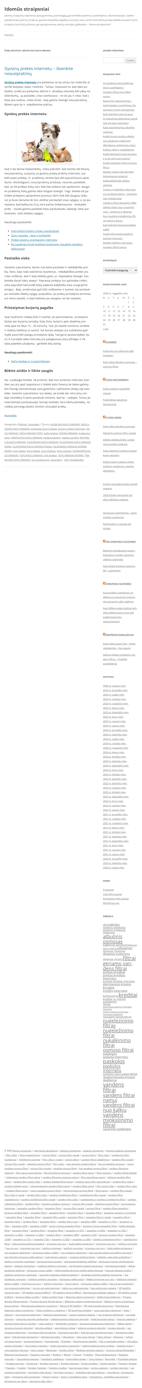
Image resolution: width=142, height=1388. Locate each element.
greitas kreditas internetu (114, 976)
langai (107, 1004)
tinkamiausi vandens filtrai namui (23, 1177)
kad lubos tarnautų (63, 1372)
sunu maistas (48, 451)
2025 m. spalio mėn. (114, 694)
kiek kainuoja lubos (50, 1336)
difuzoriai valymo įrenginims (80, 1297)
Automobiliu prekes (76, 1359)
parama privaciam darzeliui (18, 1328)
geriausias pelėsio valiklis (46, 1252)
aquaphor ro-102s (117, 1230)
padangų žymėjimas (70, 1150)
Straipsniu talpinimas (118, 583)
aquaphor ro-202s (96, 1230)
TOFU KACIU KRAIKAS (31, 455)
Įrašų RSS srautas (112, 894)
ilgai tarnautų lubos (79, 1368)
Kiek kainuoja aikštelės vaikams (99, 1292)
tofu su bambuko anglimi (112, 1341)
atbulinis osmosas (113, 938)
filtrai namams (104, 1172)
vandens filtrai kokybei (125, 1172)
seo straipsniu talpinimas (17, 1252)
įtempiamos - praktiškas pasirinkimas (109, 1376)
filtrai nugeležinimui (30, 1155)
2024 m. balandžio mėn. (116, 765)
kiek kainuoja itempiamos (25, 1336)
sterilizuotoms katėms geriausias (86, 1266)
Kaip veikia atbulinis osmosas (119, 426)
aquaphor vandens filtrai (30, 1208)
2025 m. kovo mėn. (113, 716)
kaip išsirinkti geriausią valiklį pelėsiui (23, 1257)
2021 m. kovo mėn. (113, 845)
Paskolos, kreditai (58, 1368)
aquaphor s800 (88, 1221)
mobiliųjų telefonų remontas (52, 1266)
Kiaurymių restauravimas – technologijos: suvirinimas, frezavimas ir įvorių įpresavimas (119, 105)
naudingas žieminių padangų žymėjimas (101, 1274)
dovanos (125, 948)
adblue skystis (124, 1323)
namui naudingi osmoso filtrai (45, 1190)
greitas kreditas (114, 972)
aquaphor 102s (41, 1239)
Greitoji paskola (108, 1363)
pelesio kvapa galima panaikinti (28, 1243)
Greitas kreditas (89, 1363)
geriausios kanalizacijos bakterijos (97, 1323)
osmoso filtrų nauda (69, 1155)
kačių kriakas (51, 433)
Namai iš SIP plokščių (71, 1305)
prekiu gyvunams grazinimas (65, 1345)
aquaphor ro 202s (61, 1239)
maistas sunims (70, 437)
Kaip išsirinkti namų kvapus (118, 114)
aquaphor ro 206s (81, 1239)
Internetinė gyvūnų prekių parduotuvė (35, 231)
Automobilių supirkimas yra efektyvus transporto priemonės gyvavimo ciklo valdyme (119, 597)
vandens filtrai (113, 1087)
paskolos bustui (125, 1345)
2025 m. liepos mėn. (114, 708)
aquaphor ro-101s (108, 1221)
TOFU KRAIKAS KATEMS (71, 455)
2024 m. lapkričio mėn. (115, 734)
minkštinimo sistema (29, 1159)
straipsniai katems (33, 1341)
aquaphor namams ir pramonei (120, 1212)
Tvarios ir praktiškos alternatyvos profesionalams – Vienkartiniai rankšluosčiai (120, 194)
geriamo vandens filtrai (117, 965)
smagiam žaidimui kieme (82, 1257)
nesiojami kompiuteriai (117, 1017)
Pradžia (8, 35)
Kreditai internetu (15, 1363)
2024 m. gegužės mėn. (115, 761)
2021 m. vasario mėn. (114, 849)
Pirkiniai (22, 424)
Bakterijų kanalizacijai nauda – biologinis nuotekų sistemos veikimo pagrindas (119, 555)
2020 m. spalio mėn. (114, 867)
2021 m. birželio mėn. (114, 832)
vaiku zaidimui (46, 1323)
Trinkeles (88, 1354)
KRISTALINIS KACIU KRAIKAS (26, 437)
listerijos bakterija (126, 1319)
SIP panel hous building (80, 1310)
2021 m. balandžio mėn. (116, 841)
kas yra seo (12, 1248)
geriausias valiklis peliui (72, 1279)
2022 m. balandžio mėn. (116, 796)
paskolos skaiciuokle (115, 1074)
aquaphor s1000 (38, 1226)
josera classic (72, 1283)
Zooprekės (33, 424)
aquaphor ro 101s (22, 1239)
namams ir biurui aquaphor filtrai (100, 1226)
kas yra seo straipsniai (121, 1283)
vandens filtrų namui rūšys (26, 1181)
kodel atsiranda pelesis (103, 1319)
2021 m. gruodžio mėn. (115, 814)
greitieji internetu (119, 1368)
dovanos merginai (114, 951)
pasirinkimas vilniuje (65, 1328)
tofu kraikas (50, 455)
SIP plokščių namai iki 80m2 (36, 1292)
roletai (132, 1074)
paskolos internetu (112, 1068)
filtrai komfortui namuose (57, 1172)
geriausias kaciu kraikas (49, 1261)
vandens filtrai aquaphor (115, 1208)
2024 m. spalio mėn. (114, 739)
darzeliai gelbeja (43, 1328)
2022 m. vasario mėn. (114, 805)
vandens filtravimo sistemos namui (61, 1177)
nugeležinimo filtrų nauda (93, 1195)
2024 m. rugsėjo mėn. (114, 743)
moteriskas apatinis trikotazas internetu (117, 1008)
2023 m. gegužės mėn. (115, 779)
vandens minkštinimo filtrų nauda (38, 1199)
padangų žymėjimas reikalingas (20, 1274)
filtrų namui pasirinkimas (29, 1172)
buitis (126, 1310)
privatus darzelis (116, 1328)
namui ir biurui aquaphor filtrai (64, 1226)
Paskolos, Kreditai (128, 1363)
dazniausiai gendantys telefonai (80, 1261)
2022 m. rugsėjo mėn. (114, 787)
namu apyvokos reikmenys (107, 1310)
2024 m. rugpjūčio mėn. (116, 748)
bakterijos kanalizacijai (117, 945)
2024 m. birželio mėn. (114, 756)
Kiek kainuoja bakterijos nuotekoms (39, 1305)
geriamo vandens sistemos (56, 1203)
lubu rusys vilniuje (86, 1336)
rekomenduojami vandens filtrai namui (50, 1186)
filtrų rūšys (11, 1155)
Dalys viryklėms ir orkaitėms (50, 1310)
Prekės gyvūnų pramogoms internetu (34, 240)
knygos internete (115, 991)
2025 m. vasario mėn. (114, 721)
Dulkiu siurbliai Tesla (52, 1297)
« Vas (106, 329)
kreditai (128, 995)
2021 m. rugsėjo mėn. (114, 818)
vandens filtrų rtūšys (122, 1181)
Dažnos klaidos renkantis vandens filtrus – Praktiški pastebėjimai (119, 659)
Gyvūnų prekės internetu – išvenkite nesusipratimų (38, 71)
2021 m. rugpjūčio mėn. (116, 823)
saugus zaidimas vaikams (82, 1314)
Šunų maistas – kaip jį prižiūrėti (30, 235)
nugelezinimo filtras (118, 1023)
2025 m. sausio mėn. (114, 725)
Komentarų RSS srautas (116, 898)
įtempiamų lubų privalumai (26, 1376)
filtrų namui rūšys (105, 1186)
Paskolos (10, 1368)
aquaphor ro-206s (34, 1235)
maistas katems (51, 437)
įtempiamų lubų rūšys (40, 1381)
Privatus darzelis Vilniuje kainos (46, 1301)
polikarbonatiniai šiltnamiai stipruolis (70, 1319)
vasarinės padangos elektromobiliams (59, 1274)
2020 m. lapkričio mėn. (115, 863)
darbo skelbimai (111, 948)
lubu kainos (68, 1336)
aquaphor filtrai (53, 1208)
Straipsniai (32, 1363)
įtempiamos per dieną (15, 1381)
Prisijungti (108, 889)
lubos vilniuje (104, 1336)
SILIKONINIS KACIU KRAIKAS (42, 442)
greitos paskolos (99, 1368)
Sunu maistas (96, 1359)
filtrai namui (102, 1190)
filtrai (129, 958)
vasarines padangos (117, 1129)
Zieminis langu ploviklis (85, 1341)
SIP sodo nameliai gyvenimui (98, 1305)
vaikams (8, 1314)
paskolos (114, 1061)
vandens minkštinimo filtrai (63, 1195)
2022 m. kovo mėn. (113, 801)
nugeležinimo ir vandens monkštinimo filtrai (102, 1199)
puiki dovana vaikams (56, 1257)
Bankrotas (51, 1350)
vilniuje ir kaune (50, 1376)
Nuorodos (10, 415)
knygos (108, 987)
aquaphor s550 (89, 1235)
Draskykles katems (127, 1359)
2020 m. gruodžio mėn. (115, 858)
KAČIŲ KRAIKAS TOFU (31, 433)
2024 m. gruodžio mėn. (115, 730)
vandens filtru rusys (68, 1221)
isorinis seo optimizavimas (46, 1288)
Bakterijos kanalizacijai (120, 634)
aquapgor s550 (19, 1226)
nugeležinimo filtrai (118, 1032)
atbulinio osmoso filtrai (39, 1164)
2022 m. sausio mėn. (114, 810)
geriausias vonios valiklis (40, 1270)
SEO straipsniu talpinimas (121, 541)
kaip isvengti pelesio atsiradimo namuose (110, 1252)
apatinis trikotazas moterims (114, 931)
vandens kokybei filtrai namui (58, 1181)
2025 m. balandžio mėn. (116, 712)
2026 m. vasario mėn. (114, 685)
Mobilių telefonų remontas (117, 242)
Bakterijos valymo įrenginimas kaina (83, 1301)
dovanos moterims (116, 954)
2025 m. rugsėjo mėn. (114, 699)
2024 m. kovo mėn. (113, 770)
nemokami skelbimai (113, 1014)
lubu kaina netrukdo (68, 1332)
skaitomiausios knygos (119, 1077)
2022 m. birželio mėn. (114, 792)
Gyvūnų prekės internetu (20, 82)
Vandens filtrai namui (114, 247)
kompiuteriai (111, 996)
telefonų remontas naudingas (19, 1261)
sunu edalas (19, 451)
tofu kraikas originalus (36, 1345)
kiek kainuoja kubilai (115, 1266)
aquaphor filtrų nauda (54, 1217)
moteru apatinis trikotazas (115, 1012)
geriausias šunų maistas (44, 428)
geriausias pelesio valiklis (94, 1283)
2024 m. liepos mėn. (114, 752)
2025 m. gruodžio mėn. (115, 690)
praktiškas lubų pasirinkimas (90, 1372)
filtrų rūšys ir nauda (52, 1159)
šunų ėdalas (33, 451)
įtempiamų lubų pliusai (40, 1372)
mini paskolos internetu (16, 1350)
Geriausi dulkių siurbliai (28, 1297)
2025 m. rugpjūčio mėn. (116, 703)
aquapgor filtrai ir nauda (98, 1217)
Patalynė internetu (117, 379)
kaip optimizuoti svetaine (103, 1288)
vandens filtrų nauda (122, 1159)
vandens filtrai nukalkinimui (95, 1159)
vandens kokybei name (16, 1186)
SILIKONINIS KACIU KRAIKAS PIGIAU (32, 446)
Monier (67, 1354)
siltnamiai (118, 1336)
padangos (110, 1054)
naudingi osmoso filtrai (65, 1168)
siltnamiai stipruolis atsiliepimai (32, 1319)
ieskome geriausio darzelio (92, 1328)
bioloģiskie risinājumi (66, 1323)
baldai (134, 945)
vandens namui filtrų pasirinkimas (92, 1181)
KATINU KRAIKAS (68, 433)
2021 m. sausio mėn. (114, 854)
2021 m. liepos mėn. (114, 827)
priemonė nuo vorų (106, 1243)
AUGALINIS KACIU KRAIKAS (65, 424)
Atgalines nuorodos (40, 1354)
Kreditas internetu (49, 1363)
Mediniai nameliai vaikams (90, 1350)
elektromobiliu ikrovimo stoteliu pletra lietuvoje (79, 1270)
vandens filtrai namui (119, 1097)
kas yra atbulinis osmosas (111, 1164)
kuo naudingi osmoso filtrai (93, 1168)
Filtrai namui (113, 417)
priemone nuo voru (56, 1243)
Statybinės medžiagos (52, 1359)
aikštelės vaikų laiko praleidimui (114, 1257)
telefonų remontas (127, 1243)
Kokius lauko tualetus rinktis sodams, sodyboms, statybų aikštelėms (118, 466)
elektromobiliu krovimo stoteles (98, 1345)
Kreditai (22, 1368)
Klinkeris (111, 342)
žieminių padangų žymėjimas (121, 1150)
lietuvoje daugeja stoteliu (118, 1270)
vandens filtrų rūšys (127, 1186)
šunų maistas (64, 451)
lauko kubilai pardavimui (81, 1243)
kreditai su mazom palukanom (114, 1000)
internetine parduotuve (46, 1150)
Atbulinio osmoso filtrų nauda (119, 433)
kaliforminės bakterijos (109, 1297)
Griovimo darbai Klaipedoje (120, 1350)
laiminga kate (52, 1341)
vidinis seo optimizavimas (75, 1288)
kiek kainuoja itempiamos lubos (97, 1332)
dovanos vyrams (113, 959)
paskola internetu (115, 1057)
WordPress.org (111, 903)
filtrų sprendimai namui (93, 1177)
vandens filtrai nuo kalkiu (119, 1107)
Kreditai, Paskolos (37, 1368)
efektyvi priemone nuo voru (100, 1279)
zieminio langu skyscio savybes (20, 1323)
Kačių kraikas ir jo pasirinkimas (30, 361)
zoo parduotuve (40, 459)
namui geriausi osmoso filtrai (78, 1190)
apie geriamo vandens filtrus (81, 1164)
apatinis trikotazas (114, 927)
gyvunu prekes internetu (71, 428)
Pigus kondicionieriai (105, 1354)
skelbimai (110, 1080)
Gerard (77, 1354)
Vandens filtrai (66, 1350)
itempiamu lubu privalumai (42, 1332)
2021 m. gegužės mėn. (115, 836)
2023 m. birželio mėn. (114, 774)
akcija (106, 924)
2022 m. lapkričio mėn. (115, 783)
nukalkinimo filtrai (117, 1042)
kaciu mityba (37, 1350)
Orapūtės (66, 1341)
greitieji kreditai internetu (119, 981)
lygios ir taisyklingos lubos (74, 1376)
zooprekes (56, 459)
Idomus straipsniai (22, 1150)
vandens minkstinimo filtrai (118, 1119)
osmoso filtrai (118, 1049)
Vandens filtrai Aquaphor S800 (119, 203)
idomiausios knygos (117, 984)
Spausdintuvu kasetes (28, 1359)
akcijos (115, 924)
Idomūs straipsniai (26, 9)
